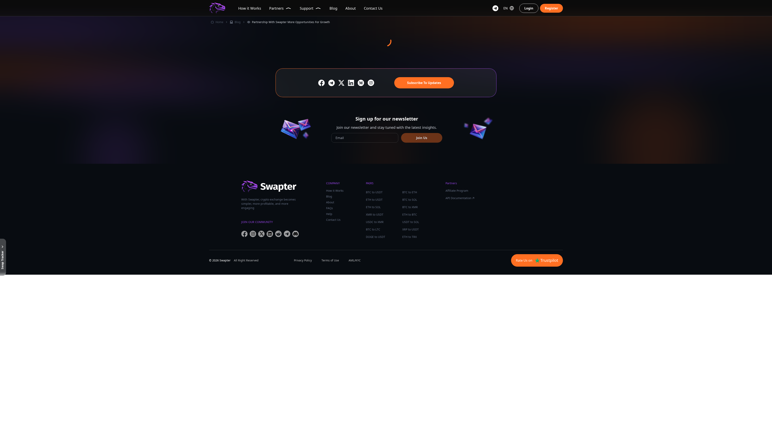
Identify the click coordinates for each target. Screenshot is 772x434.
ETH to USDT (374, 200)
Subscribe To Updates (424, 83)
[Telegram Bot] (495, 8)
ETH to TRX (409, 237)
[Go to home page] (217, 8)
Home (219, 22)
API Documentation (458, 198)
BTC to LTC (373, 229)
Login (528, 8)
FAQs (329, 208)
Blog (238, 22)
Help (329, 214)
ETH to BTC (409, 214)
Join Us (421, 138)
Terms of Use (330, 260)
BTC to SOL (409, 200)
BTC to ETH (409, 192)
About (330, 202)
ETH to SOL (373, 207)
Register (551, 8)
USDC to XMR (375, 222)
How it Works (335, 190)
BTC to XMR (410, 207)
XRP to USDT (410, 229)
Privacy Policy (303, 260)
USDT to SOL (410, 222)
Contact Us (333, 220)
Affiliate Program (457, 190)
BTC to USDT (374, 192)
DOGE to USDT (375, 237)
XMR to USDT (374, 214)
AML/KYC (355, 260)
